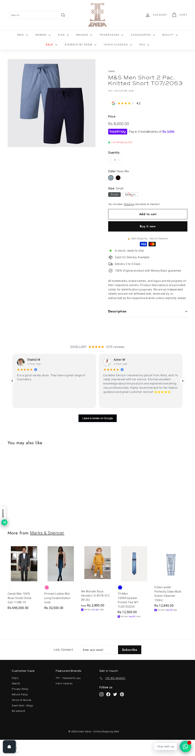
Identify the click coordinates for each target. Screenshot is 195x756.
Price (112, 116)
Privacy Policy (20, 689)
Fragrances (110, 35)
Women (41, 35)
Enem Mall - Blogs (22, 705)
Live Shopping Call (122, 142)
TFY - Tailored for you (68, 678)
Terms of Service (21, 700)
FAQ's (15, 678)
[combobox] (38, 15)
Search (16, 683)
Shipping (129, 204)
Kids (62, 35)
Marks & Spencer (47, 532)
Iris (142, 44)
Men (21, 35)
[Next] (183, 381)
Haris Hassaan (116, 44)
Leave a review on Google (97, 418)
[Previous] (12, 381)
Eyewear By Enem (79, 44)
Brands (82, 35)
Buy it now (148, 226)
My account (18, 710)
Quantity (114, 152)
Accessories (141, 35)
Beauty (168, 35)
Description (117, 311)
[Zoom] (51, 103)
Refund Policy (20, 694)
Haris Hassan (64, 683)
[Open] (9, 746)
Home (111, 71)
